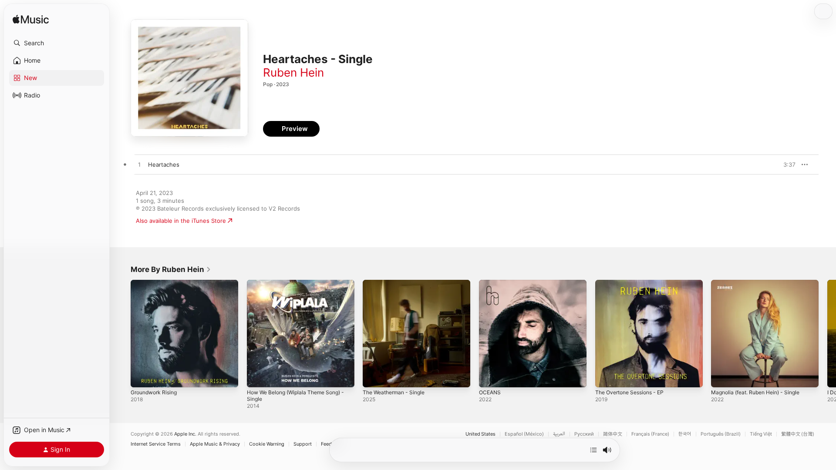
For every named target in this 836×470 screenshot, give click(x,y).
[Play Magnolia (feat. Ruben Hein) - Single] (721, 376)
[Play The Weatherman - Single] (373, 376)
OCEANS (490, 283)
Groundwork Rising (156, 283)
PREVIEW (786, 164)
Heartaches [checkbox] (163, 164)
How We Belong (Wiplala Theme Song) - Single (299, 287)
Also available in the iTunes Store (181, 220)
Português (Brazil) (721, 434)
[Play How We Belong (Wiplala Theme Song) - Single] (257, 376)
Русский (584, 434)
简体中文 (612, 434)
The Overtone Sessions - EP (633, 283)
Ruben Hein (293, 72)
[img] (31, 20)
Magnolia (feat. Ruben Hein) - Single (760, 283)
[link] (171, 269)
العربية (559, 434)
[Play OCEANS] (489, 376)
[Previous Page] (122, 333)
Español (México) (524, 434)
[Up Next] (593, 450)
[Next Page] (827, 333)
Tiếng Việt (761, 434)
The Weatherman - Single (397, 283)
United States (480, 434)
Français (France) (650, 434)
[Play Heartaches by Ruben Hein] (139, 165)
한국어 (684, 434)
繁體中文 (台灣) (797, 434)
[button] (57, 43)
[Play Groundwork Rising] (141, 376)
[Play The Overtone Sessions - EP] (606, 376)
